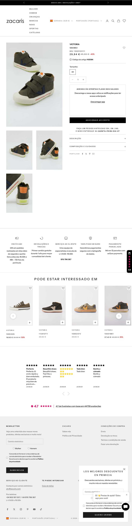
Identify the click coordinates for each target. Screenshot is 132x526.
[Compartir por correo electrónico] (93, 154)
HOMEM (33, 13)
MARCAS (33, 21)
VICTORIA (75, 44)
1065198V (109, 334)
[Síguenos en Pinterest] (27, 509)
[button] (64, 393)
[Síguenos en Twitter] (14, 509)
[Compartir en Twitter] (86, 154)
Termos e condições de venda (113, 440)
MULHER (33, 9)
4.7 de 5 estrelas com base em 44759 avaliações (78, 406)
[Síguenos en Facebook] (7, 509)
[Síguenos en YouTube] (34, 509)
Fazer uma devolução (110, 444)
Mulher (18, 448)
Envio (103, 431)
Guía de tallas (48, 486)
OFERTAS (33, 28)
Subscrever (17, 470)
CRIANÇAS (34, 17)
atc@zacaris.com (13, 489)
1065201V (76, 334)
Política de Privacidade (72, 436)
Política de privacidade (112, 508)
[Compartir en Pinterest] (90, 154)
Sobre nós (66, 431)
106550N (10, 334)
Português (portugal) (87, 21)
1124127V (43, 334)
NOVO (32, 25)
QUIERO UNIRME (103, 515)
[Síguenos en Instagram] (21, 509)
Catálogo (34, 32)
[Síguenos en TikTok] (41, 509)
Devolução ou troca (109, 436)
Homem (33, 448)
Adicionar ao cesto (98, 120)
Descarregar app (98, 102)
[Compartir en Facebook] (82, 154)
